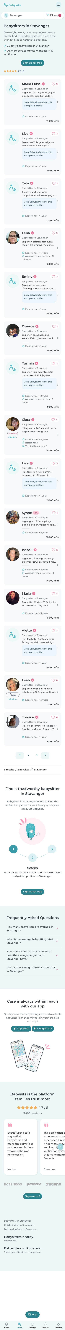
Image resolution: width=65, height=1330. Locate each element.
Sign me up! (32, 1196)
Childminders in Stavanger (19, 1225)
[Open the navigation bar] (58, 5)
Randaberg (10, 1240)
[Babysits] (12, 4)
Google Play (44, 1028)
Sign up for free (32, 62)
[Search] (6, 15)
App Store (22, 1028)
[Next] (45, 755)
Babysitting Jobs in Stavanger (20, 1229)
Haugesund (35, 1252)
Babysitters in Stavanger (17, 1220)
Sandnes (22, 1252)
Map (34, 1314)
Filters (54, 15)
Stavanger (9, 1252)
